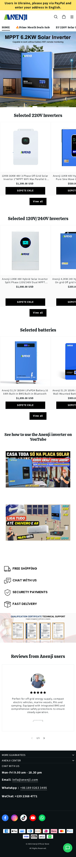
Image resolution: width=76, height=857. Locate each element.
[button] (72, 17)
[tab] (12, 106)
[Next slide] (44, 738)
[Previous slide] (31, 738)
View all (38, 201)
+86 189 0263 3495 (33, 788)
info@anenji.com (25, 780)
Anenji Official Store (40, 844)
